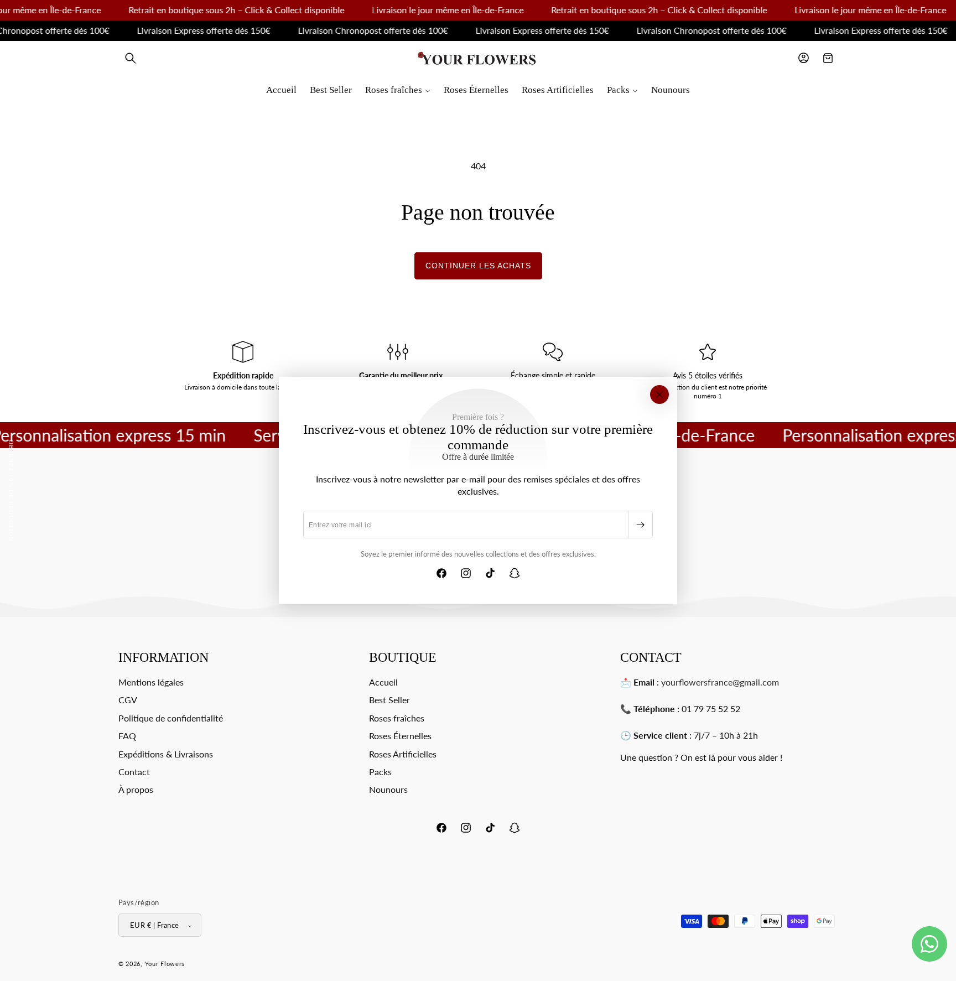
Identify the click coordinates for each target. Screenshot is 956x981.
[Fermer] (659, 394)
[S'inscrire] (640, 524)
